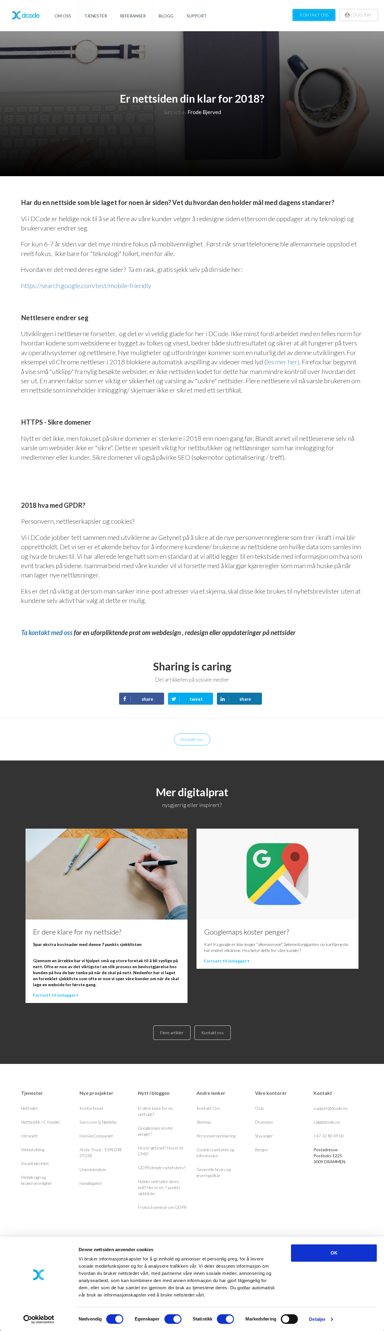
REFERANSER (133, 15)
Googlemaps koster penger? (246, 931)
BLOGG (166, 15)
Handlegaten (91, 1183)
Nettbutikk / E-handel (40, 1122)
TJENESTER (95, 15)
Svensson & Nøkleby (98, 1122)
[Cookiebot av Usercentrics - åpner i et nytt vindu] (39, 1319)
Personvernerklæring (216, 1135)
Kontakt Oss (208, 1108)
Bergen (261, 1149)
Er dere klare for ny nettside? (77, 931)
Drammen (264, 1122)
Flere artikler (172, 1032)
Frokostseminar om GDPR (162, 1207)
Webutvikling (32, 1149)
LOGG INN (360, 14)
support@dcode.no (331, 1108)
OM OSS (63, 15)
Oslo (259, 1108)
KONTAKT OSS (313, 14)
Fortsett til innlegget (55, 995)
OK (334, 1252)
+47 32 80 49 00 (329, 1135)
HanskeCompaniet (96, 1135)
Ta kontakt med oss (47, 632)
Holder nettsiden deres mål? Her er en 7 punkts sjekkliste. (159, 1187)
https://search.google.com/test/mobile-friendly (86, 286)
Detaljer (317, 1319)
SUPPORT (197, 15)
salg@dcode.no (327, 1122)
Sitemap (203, 1122)
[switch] (173, 1319)
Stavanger (264, 1135)
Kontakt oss (192, 739)
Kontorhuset (92, 1108)
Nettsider (29, 1108)
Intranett (29, 1135)
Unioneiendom (93, 1169)
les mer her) (282, 362)
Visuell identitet (35, 1163)
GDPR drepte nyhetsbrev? (161, 1167)
